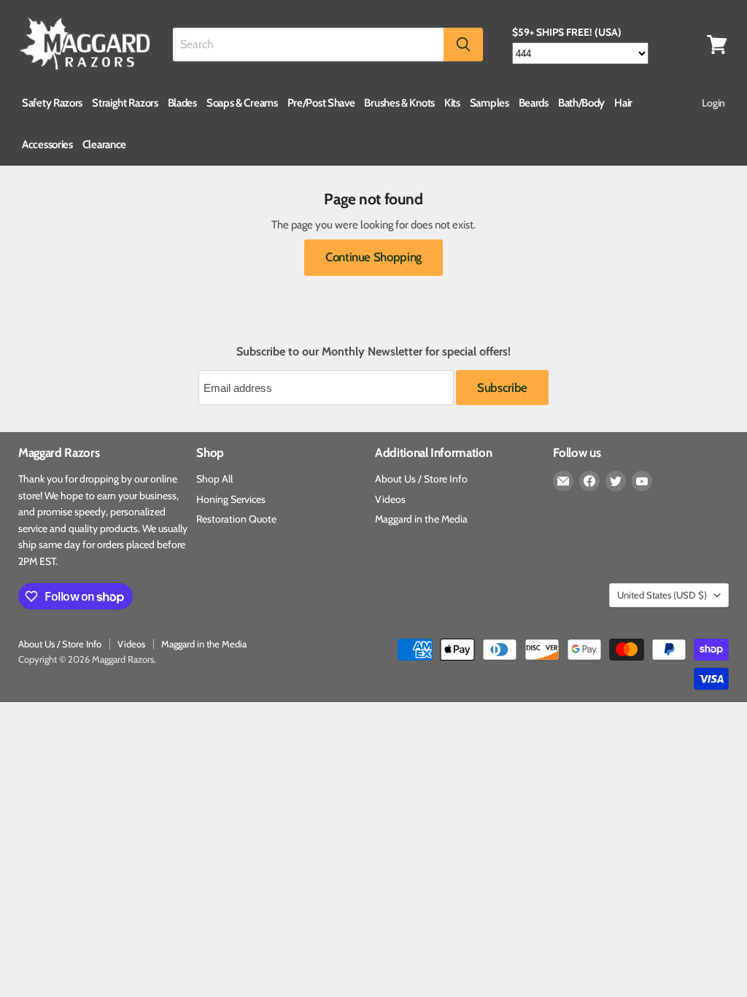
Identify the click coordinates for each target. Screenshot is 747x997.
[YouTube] (642, 481)
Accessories (47, 144)
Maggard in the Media (421, 519)
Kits (452, 102)
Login (713, 102)
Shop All (214, 478)
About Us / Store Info (421, 478)
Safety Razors (52, 102)
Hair (623, 102)
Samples (489, 102)
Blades (182, 102)
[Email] (563, 481)
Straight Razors (125, 102)
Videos (390, 499)
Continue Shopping (373, 257)
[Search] (463, 44)
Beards (534, 102)
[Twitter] (615, 481)
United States (662, 595)
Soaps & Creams (242, 102)
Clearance (104, 144)
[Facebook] (589, 481)
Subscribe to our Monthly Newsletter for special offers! (373, 351)
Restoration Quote (236, 519)
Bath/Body (581, 102)
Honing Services (231, 499)
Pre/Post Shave (321, 102)
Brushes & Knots (399, 102)
